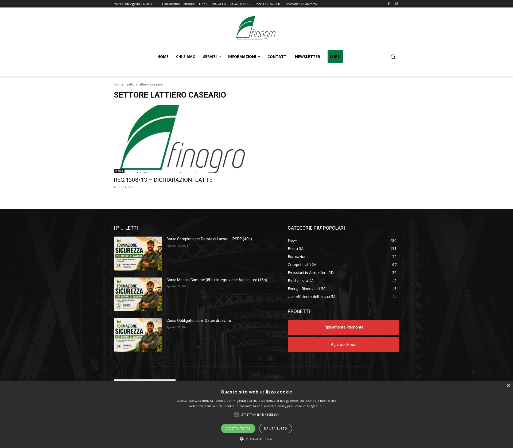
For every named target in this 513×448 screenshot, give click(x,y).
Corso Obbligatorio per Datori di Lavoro (198, 320)
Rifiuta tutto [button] (275, 428)
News (119, 171)
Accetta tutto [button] (238, 428)
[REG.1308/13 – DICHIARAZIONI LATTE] (182, 139)
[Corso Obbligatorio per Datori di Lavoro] (138, 335)
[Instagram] (396, 4)
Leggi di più (315, 406)
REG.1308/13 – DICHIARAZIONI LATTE (163, 180)
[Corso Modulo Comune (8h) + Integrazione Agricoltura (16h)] (138, 294)
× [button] (508, 386)
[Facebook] (389, 4)
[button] (392, 56)
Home (118, 84)
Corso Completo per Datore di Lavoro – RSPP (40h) (209, 239)
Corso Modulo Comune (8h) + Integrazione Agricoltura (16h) (216, 280)
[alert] (256, 414)
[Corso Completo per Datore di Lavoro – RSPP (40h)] (138, 254)
